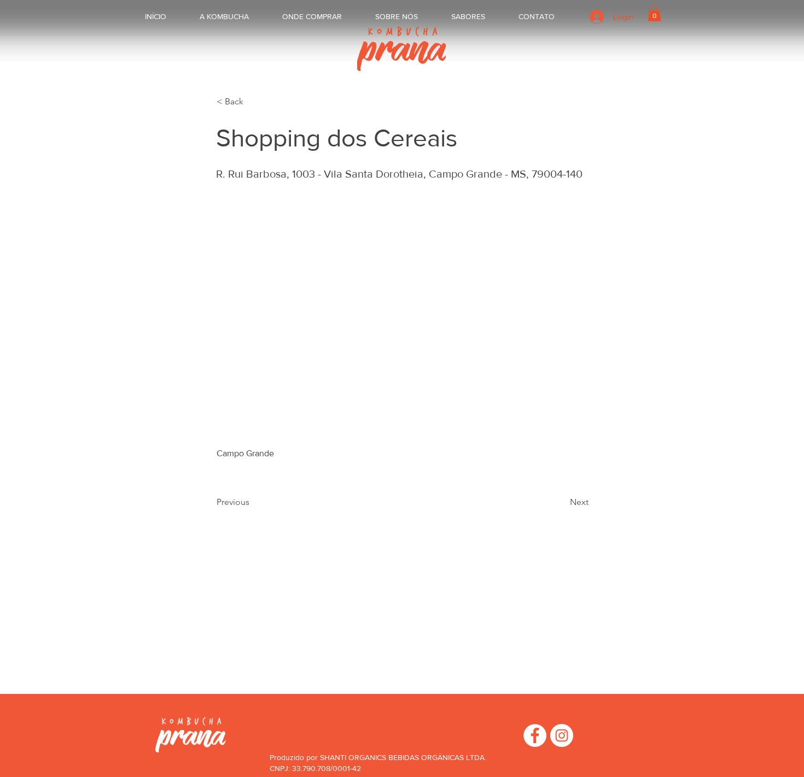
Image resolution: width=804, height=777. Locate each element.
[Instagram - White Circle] (561, 735)
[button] (654, 13)
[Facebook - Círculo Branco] (534, 735)
